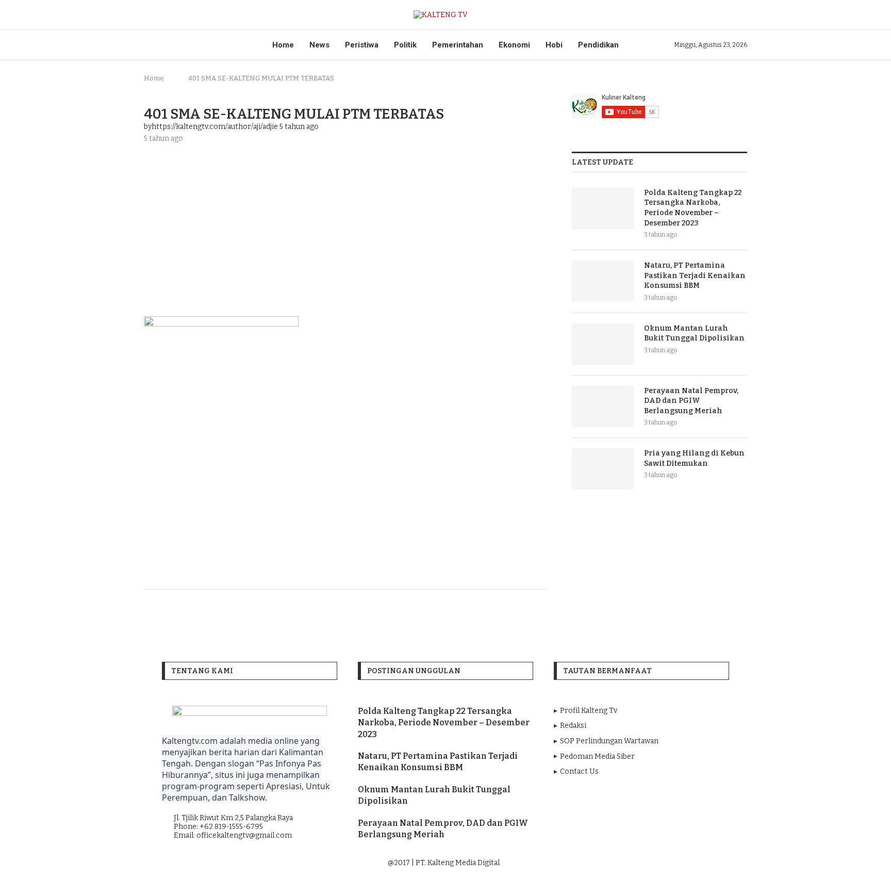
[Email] (656, 863)
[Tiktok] (670, 863)
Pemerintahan (457, 45)
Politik (405, 45)
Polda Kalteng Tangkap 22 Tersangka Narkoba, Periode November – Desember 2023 (692, 207)
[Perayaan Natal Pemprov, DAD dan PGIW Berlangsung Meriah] (603, 406)
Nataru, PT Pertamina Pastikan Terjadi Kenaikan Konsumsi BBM (695, 275)
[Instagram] (627, 863)
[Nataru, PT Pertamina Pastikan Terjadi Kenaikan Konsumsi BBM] (603, 281)
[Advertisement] (345, 228)
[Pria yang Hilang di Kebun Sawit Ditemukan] (603, 469)
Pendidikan (598, 45)
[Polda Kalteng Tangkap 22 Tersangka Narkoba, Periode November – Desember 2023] (603, 208)
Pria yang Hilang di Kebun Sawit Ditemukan (694, 458)
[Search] (742, 14)
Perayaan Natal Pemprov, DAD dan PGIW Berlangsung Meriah (691, 400)
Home (283, 45)
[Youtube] (642, 863)
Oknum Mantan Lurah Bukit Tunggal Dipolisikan (694, 333)
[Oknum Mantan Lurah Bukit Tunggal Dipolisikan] (603, 344)
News (319, 45)
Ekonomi (514, 45)
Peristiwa (361, 45)
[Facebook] (613, 863)
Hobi (554, 45)
